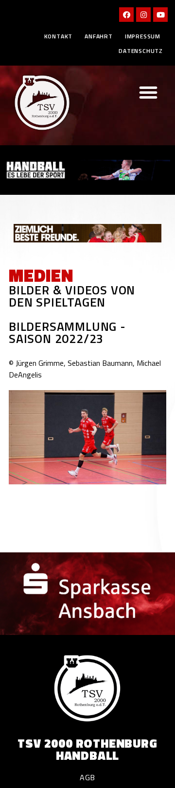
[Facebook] (126, 14)
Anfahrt (99, 36)
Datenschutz (141, 50)
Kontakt (58, 36)
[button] (148, 92)
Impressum (142, 36)
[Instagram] (143, 14)
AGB (87, 777)
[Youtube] (160, 14)
